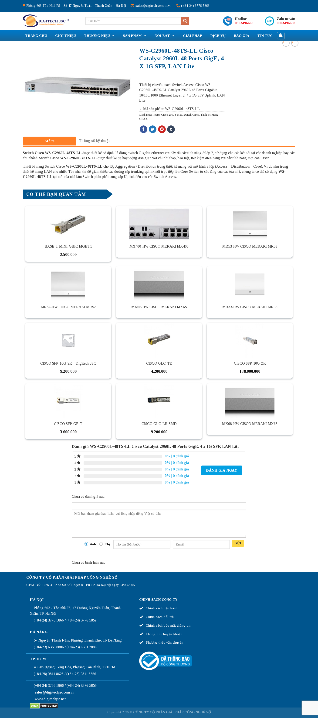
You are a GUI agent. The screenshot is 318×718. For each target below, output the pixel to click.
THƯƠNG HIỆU (97, 36)
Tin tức (265, 36)
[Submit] (185, 21)
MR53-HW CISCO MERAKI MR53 (249, 246)
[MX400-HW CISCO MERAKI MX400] (159, 223)
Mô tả (50, 141)
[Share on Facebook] (143, 129)
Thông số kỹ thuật (94, 141)
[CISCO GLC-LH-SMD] (159, 400)
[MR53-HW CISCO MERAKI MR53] (249, 223)
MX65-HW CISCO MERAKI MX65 (159, 307)
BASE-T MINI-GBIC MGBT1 (68, 246)
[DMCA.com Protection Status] (44, 706)
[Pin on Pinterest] (162, 129)
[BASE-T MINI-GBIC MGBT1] (68, 223)
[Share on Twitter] (152, 129)
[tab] (49, 141)
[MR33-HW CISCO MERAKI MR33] (249, 283)
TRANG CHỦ (36, 36)
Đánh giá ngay (221, 470)
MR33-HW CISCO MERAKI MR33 (249, 307)
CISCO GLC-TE (159, 363)
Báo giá (241, 36)
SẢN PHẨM (132, 36)
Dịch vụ (218, 36)
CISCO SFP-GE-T (68, 424)
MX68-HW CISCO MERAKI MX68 (249, 424)
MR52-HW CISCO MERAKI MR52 (68, 307)
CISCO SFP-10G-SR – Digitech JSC (68, 363)
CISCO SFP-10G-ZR (250, 363)
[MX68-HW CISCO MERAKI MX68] (249, 400)
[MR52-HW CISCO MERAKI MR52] (68, 283)
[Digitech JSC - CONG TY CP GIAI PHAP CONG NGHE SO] (46, 21)
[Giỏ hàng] (281, 35)
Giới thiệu (65, 36)
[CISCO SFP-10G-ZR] (249, 340)
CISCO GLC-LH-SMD (159, 424)
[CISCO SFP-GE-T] (68, 400)
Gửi (237, 543)
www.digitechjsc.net (50, 699)
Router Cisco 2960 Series (167, 114)
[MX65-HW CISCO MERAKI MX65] (159, 283)
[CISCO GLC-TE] (159, 340)
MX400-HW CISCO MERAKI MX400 (159, 246)
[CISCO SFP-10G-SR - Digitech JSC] (68, 340)
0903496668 (244, 23)
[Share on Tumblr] (171, 129)
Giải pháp (192, 36)
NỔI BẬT (162, 36)
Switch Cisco (191, 114)
